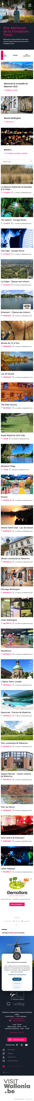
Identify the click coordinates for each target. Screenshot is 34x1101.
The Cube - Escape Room (12, 251)
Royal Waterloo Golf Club (13, 435)
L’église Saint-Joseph (11, 681)
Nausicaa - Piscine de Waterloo (16, 712)
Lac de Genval (7, 374)
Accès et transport (16, 1018)
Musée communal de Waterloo (15, 558)
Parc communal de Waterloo (14, 743)
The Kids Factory (9, 404)
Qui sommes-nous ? (16, 1032)
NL (9, 1072)
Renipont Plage (8, 466)
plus (16, 924)
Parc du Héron (7, 807)
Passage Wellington (10, 589)
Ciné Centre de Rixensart (12, 838)
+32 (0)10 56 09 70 (18, 1020)
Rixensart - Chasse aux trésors (15, 312)
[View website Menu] (29, 4)
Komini (4, 497)
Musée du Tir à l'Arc (10, 343)
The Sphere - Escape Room (13, 220)
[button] (2, 55)
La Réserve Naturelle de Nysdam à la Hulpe (16, 188)
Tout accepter (17, 979)
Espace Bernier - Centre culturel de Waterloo (16, 775)
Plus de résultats (16, 904)
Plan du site (29, 1099)
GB (6, 1072)
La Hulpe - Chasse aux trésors (15, 281)
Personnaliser (17, 983)
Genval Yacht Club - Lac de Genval (17, 528)
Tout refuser (17, 987)
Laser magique (8, 868)
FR (3, 1072)
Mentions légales (19, 1099)
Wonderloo (6, 651)
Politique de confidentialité (17, 974)
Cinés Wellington (9, 620)
